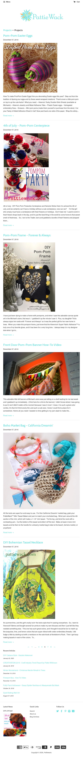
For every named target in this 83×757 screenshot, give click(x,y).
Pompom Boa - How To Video (14, 677)
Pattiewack (47, 752)
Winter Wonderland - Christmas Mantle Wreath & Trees (24, 670)
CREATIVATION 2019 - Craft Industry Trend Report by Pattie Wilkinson (30, 662)
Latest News (8, 707)
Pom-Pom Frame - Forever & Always (27, 235)
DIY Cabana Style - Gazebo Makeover (18, 655)
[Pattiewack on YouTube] (73, 711)
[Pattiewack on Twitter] (57, 711)
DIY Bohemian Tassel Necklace (23, 542)
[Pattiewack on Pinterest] (65, 711)
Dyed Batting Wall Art (11, 693)
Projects (7, 30)
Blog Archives (34, 717)
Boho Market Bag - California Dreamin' (28, 425)
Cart (78, 2)
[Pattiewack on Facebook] (61, 711)
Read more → (8, 115)
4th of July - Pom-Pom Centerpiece (26, 125)
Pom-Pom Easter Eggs (17, 35)
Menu (8, 2)
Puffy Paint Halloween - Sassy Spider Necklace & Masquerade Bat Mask (31, 685)
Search (32, 711)
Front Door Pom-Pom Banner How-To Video (32, 345)
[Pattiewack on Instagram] (69, 711)
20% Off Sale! (8, 711)
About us (33, 714)
